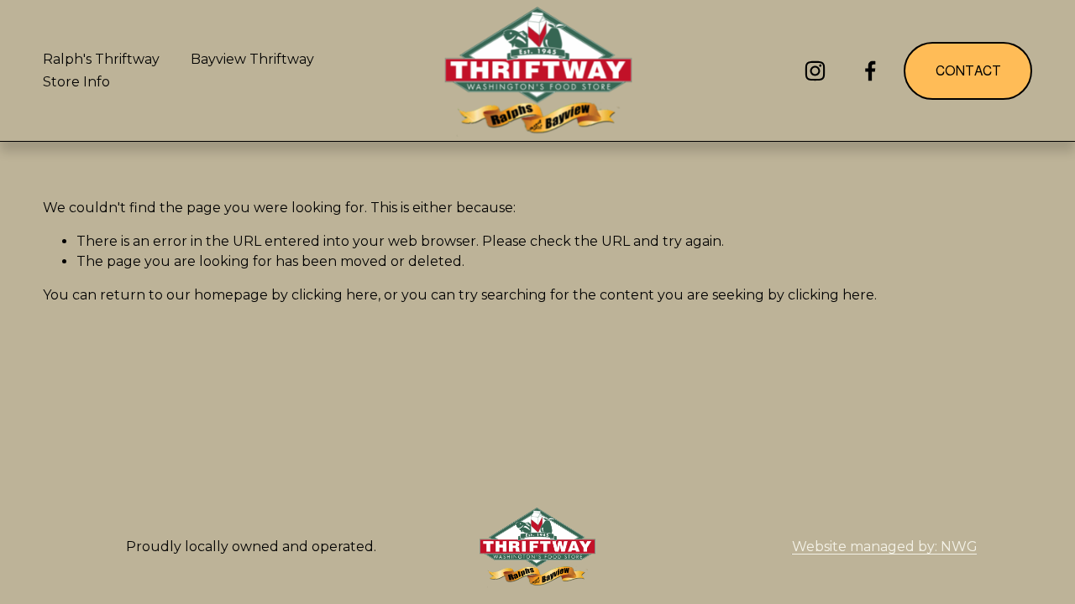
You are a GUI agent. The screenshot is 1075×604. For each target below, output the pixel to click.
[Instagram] (815, 71)
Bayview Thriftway (252, 59)
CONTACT (968, 71)
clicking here (334, 295)
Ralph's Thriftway (101, 59)
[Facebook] (870, 71)
